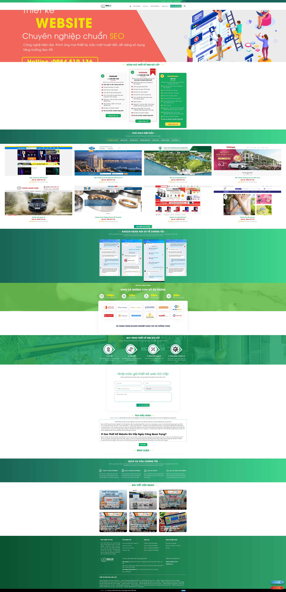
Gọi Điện (133, 46)
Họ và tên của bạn (128, 16)
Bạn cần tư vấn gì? (128, 29)
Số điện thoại (148, 16)
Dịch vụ (125, 22)
